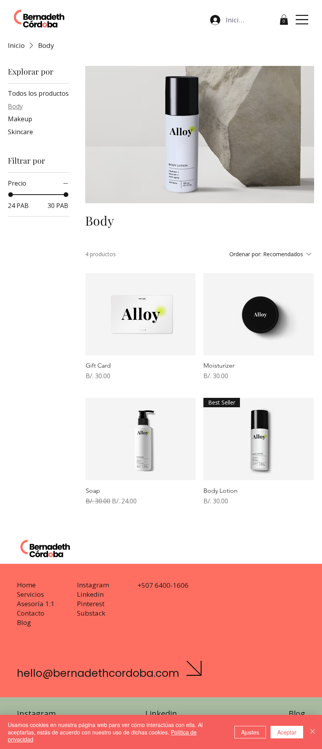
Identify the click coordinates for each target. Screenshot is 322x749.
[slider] (10, 194)
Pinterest (90, 603)
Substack (91, 613)
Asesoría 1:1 (36, 603)
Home (26, 584)
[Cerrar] (312, 732)
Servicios (30, 594)
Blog (24, 622)
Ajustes (250, 732)
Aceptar (286, 732)
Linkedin (90, 594)
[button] (284, 20)
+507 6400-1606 (162, 585)
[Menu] (302, 19)
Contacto (30, 613)
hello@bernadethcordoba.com (98, 673)
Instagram (93, 584)
